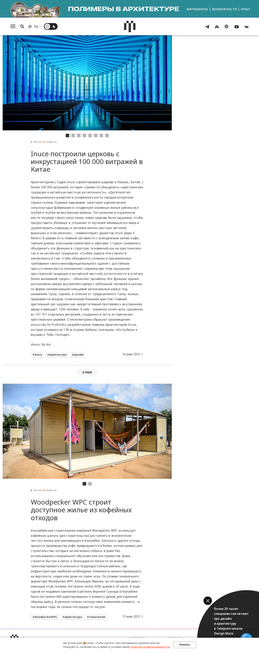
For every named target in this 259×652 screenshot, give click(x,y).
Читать (37, 141)
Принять (184, 645)
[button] (208, 601)
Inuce (38, 354)
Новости (51, 141)
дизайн (79, 354)
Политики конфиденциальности (150, 646)
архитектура (58, 354)
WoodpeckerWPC (46, 617)
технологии (97, 617)
